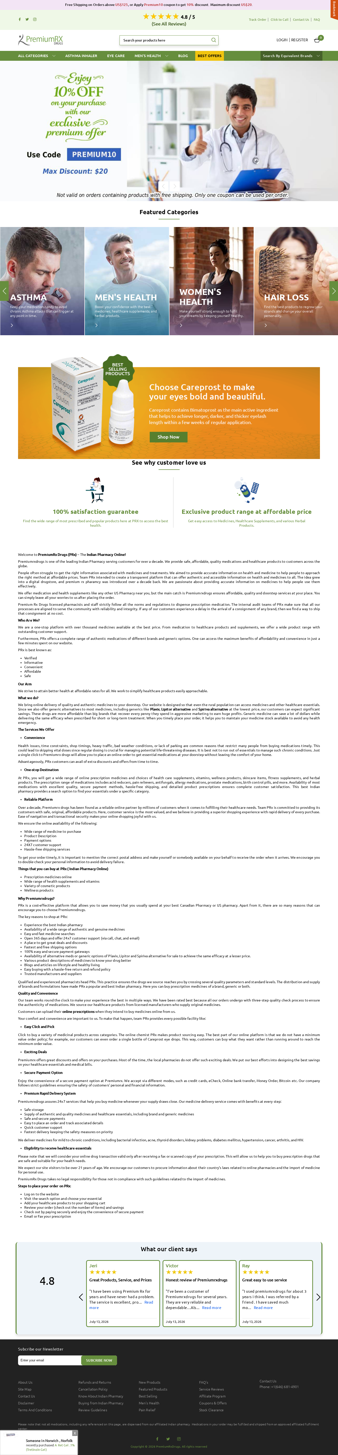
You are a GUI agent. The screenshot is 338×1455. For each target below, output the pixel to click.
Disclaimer (26, 1403)
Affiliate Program (212, 1396)
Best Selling (148, 1396)
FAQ (317, 19)
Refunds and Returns (94, 1382)
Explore (15, 325)
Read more (135, 1308)
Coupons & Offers (213, 1403)
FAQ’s (203, 1382)
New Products (149, 1382)
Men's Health (148, 56)
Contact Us (301, 19)
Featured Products (153, 1389)
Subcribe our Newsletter (41, 1349)
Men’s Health (149, 1403)
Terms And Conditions (35, 1410)
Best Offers (209, 56)
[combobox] (169, 40)
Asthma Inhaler (81, 56)
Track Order (257, 19)
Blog (183, 56)
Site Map (24, 1389)
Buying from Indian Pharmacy (100, 1403)
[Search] (214, 40)
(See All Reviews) (169, 23)
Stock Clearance (211, 1410)
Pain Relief (147, 1410)
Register (299, 40)
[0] (317, 40)
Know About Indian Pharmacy (100, 1396)
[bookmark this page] (334, 10)
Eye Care (116, 56)
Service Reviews (211, 1389)
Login (282, 40)
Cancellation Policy (93, 1389)
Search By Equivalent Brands (288, 56)
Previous (163, 186)
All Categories (33, 56)
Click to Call (280, 19)
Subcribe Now (99, 1360)
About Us (25, 1382)
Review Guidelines (92, 1410)
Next (175, 186)
